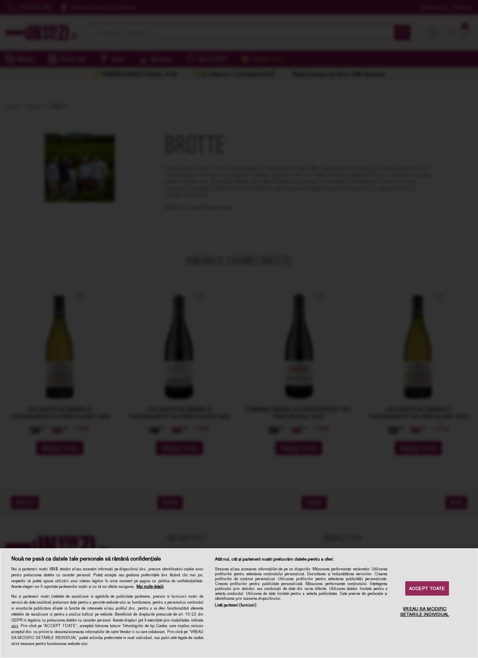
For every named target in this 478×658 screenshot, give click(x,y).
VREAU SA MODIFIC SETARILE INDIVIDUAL (424, 611)
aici (14, 626)
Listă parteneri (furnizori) (235, 605)
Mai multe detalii (150, 586)
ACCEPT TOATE (427, 588)
